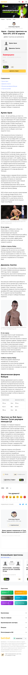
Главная (3, 19)
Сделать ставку (14, 71)
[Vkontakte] (20, 504)
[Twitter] (23, 504)
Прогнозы (8, 19)
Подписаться (14, 525)
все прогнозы (5, 557)
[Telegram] (26, 504)
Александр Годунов (14, 26)
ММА (14, 19)
